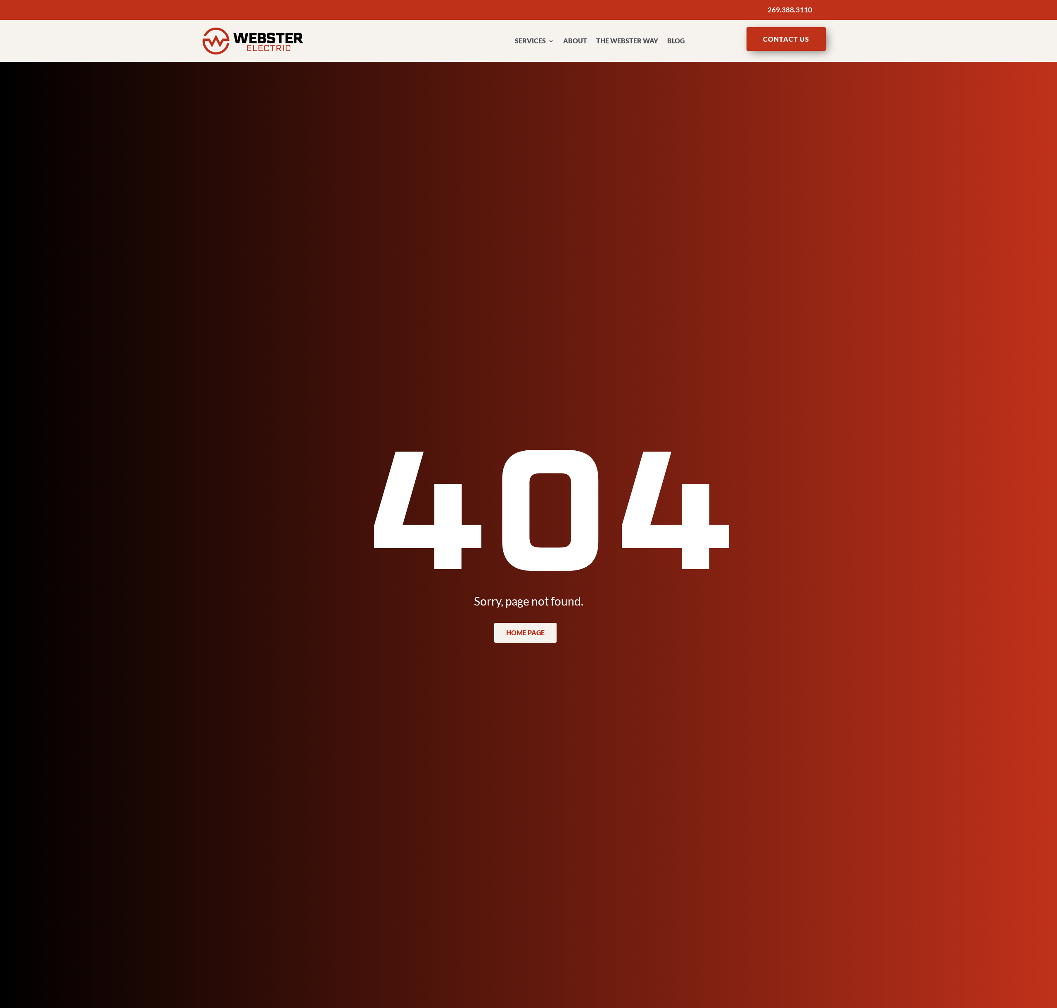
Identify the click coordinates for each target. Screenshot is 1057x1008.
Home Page (525, 633)
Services (530, 41)
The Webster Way (627, 41)
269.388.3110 (790, 9)
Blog (676, 41)
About (575, 41)
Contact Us (786, 39)
